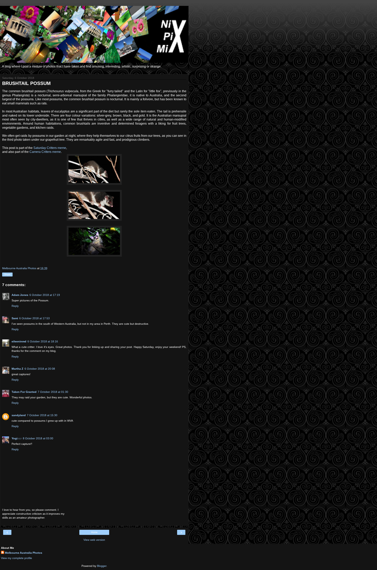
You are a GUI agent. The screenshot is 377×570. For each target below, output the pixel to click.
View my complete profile (16, 558)
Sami (15, 318)
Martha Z (17, 368)
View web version (94, 539)
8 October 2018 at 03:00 (38, 438)
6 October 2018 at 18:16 (42, 341)
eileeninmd (19, 341)
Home (94, 532)
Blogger (101, 565)
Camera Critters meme (45, 151)
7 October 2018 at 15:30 (42, 415)
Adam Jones (20, 294)
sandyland (19, 415)
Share (7, 274)
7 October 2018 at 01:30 (53, 391)
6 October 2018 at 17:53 (34, 318)
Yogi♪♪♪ (17, 438)
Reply (15, 305)
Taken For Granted (24, 391)
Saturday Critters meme (49, 148)
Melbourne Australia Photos (23, 552)
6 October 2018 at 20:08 (40, 368)
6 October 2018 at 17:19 (44, 294)
